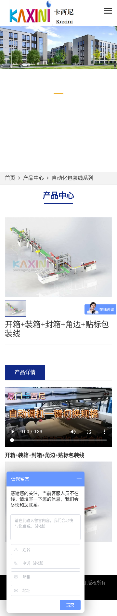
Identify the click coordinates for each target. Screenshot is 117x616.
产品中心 (33, 178)
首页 (10, 178)
